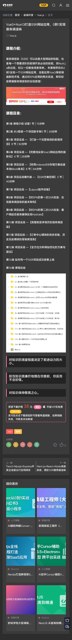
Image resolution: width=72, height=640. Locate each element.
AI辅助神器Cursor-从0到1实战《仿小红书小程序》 (20, 526)
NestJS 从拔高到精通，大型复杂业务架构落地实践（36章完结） (51, 623)
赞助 (37, 407)
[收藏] (55, 444)
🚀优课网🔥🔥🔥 (8, 5)
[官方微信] (67, 626)
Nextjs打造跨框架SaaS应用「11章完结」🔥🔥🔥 (20, 574)
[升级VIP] (67, 620)
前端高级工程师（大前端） (50, 526)
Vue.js (13, 35)
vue (10, 431)
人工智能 (15, 520)
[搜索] (53, 5)
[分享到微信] (8, 444)
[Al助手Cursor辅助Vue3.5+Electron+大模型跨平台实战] (51, 551)
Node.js (45, 617)
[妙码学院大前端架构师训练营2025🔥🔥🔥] (20, 599)
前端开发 (46, 520)
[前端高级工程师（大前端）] (51, 502)
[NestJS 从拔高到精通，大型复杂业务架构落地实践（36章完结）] (51, 599)
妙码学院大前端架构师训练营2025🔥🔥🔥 (19, 623)
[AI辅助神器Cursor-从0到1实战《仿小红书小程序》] (20, 502)
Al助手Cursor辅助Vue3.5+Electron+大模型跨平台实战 (51, 574)
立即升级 (15, 411)
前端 (18, 431)
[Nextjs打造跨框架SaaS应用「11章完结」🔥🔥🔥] (20, 551)
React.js (15, 569)
